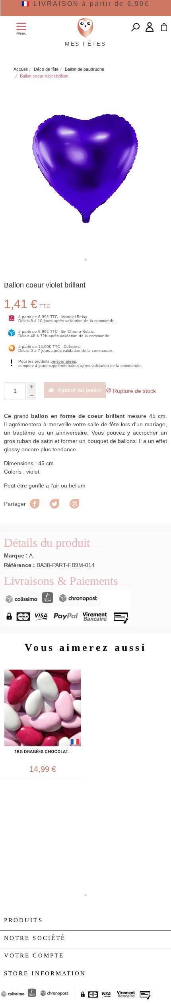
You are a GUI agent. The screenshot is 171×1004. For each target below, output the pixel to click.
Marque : (16, 555)
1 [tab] (85, 260)
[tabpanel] (85, 169)
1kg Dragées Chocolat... (43, 752)
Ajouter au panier (74, 389)
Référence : (19, 565)
